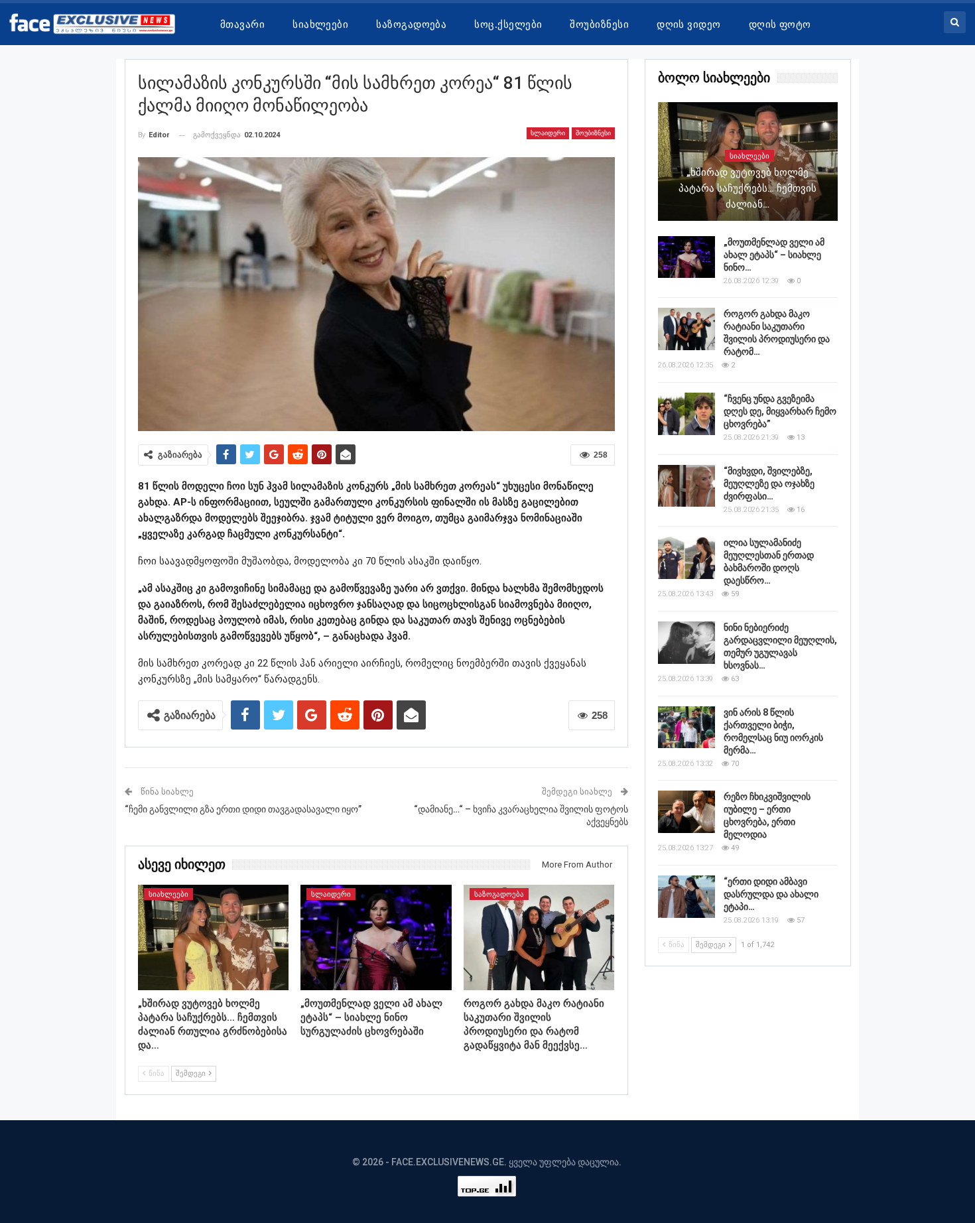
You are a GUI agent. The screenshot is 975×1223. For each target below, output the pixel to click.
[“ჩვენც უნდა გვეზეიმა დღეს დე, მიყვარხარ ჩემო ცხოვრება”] (686, 414)
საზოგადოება (411, 24)
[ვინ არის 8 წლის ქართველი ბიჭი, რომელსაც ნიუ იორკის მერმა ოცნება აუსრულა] (686, 727)
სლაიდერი (548, 133)
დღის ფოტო (780, 24)
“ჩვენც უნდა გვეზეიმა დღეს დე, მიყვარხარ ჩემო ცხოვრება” (780, 411)
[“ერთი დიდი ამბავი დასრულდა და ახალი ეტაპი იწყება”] (686, 896)
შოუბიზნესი (599, 24)
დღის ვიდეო (689, 24)
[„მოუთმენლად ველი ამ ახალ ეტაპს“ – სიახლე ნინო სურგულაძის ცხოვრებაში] (376, 937)
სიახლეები (320, 24)
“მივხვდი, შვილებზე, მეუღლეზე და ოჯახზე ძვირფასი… (769, 483)
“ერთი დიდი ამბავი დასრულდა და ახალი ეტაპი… (771, 894)
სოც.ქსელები (508, 24)
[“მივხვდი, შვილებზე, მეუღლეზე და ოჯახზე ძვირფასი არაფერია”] (686, 486)
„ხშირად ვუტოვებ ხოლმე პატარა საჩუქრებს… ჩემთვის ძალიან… (747, 188)
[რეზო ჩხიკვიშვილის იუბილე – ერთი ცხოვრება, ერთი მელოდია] (686, 812)
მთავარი (242, 24)
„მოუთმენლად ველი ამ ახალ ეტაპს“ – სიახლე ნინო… (774, 255)
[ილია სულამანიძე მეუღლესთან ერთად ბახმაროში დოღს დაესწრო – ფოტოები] (686, 558)
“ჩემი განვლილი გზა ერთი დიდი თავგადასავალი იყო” (243, 809)
